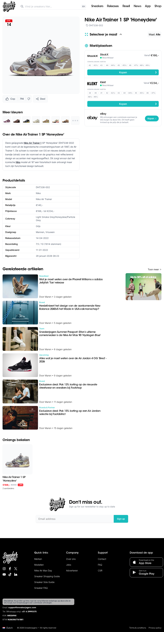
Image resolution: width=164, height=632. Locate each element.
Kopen (138, 72)
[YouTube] (4, 574)
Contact (102, 559)
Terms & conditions (137, 628)
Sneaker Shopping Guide (47, 576)
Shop (158, 6)
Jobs (68, 564)
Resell (126, 6)
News (137, 6)
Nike (18, 162)
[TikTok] (10, 574)
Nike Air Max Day (43, 570)
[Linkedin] (15, 574)
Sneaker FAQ (41, 588)
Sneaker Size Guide (44, 582)
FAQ (100, 564)
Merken (38, 559)
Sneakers (97, 6)
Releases (113, 6)
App (148, 6)
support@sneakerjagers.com (22, 608)
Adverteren (72, 570)
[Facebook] (10, 568)
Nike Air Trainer (44, 199)
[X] (15, 568)
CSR (100, 570)
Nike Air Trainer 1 (32, 142)
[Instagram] (4, 568)
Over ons (71, 559)
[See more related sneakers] (75, 120)
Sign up (121, 518)
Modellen (39, 564)
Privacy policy (155, 628)
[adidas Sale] (143, 286)
